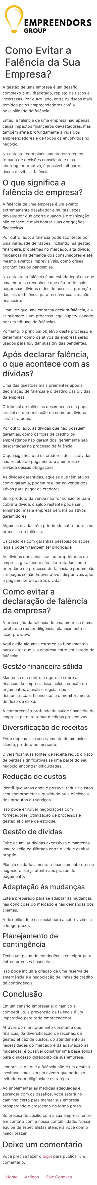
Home (11, 1176)
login (47, 1156)
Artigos (32, 1176)
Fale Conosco (59, 1176)
